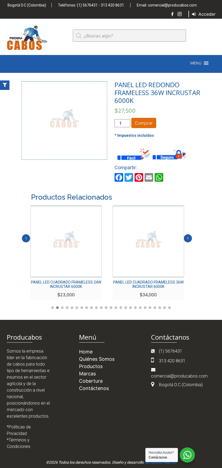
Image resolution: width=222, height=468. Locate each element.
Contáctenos (94, 388)
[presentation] (26, 238)
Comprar (144, 123)
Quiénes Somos (97, 359)
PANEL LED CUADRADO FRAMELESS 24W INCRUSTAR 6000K (66, 284)
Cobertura (91, 381)
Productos (91, 366)
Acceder (206, 14)
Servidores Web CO (160, 462)
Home (86, 352)
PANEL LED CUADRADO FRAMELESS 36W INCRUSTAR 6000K (148, 284)
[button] (195, 63)
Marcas (87, 373)
